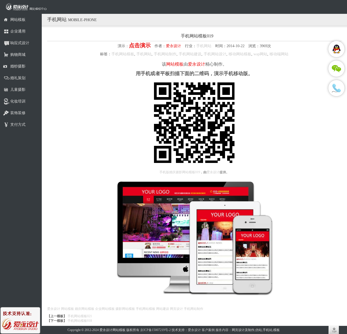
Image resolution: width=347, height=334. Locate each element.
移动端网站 (278, 54)
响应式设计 (19, 43)
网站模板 (17, 20)
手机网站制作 (165, 54)
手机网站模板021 (80, 316)
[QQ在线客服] (336, 49)
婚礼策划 (17, 78)
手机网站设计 (215, 54)
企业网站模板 (105, 309)
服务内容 (222, 330)
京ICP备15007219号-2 (155, 330)
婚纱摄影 (17, 66)
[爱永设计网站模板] (27, 7)
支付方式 (17, 125)
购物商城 (17, 55)
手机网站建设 (190, 54)
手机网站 (203, 46)
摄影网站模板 (125, 309)
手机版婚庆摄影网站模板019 (179, 172)
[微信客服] (336, 68)
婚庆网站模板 (84, 309)
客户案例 (208, 330)
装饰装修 (17, 113)
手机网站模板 (122, 54)
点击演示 (140, 45)
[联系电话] (336, 88)
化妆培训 (17, 101)
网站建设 (162, 309)
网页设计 (176, 309)
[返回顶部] (334, 329)
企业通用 (17, 31)
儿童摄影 (17, 90)
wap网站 (260, 54)
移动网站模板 (240, 54)
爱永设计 (173, 46)
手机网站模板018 (80, 321)
